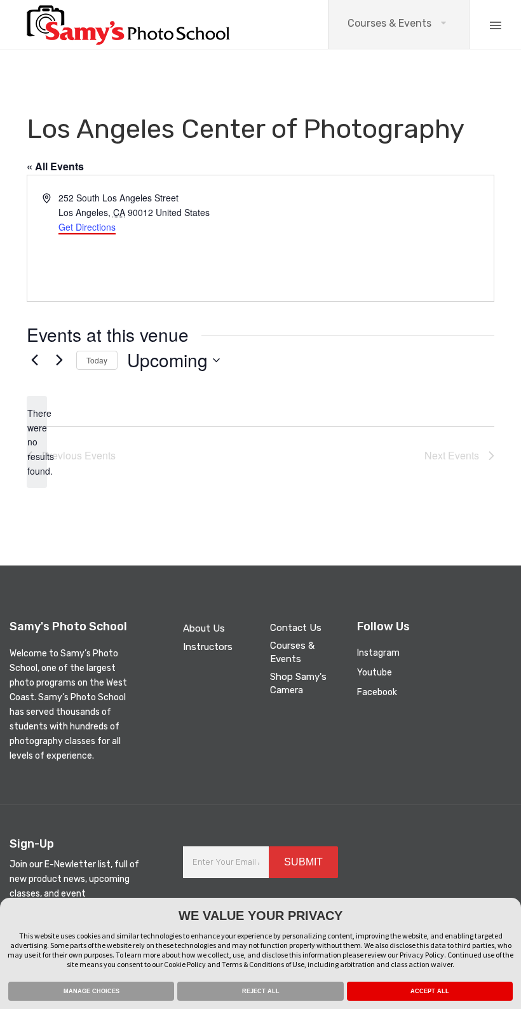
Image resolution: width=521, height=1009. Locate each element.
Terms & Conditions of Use (263, 964)
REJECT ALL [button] (261, 991)
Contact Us (295, 627)
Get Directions (87, 226)
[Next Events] (59, 360)
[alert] (37, 442)
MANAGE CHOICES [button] (91, 991)
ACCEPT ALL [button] (429, 991)
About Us (204, 628)
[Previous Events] (34, 360)
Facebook (377, 692)
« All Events (55, 166)
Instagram (378, 652)
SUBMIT (303, 862)
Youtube (374, 672)
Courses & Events (389, 23)
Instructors (208, 647)
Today (96, 360)
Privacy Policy (422, 954)
